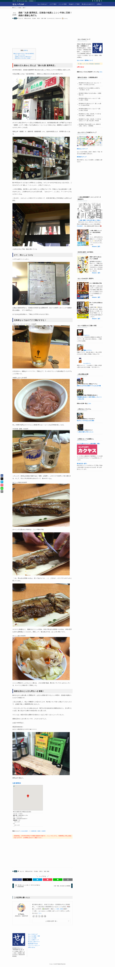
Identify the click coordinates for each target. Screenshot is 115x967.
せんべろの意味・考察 (34, 936)
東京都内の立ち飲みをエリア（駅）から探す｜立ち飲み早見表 (90, 104)
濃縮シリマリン (88, 350)
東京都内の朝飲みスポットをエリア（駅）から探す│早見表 (90, 109)
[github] (45, 916)
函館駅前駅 (33, 831)
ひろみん (21, 914)
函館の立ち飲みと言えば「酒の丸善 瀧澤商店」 (24, 53)
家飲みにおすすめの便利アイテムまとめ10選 (89, 385)
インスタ (86, 64)
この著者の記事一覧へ (51, 921)
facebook (97, 64)
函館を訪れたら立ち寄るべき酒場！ (23, 58)
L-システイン (87, 363)
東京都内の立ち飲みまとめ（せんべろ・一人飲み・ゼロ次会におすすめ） (90, 83)
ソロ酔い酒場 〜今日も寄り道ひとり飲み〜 (89, 220)
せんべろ (21, 18)
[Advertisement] (42, 34)
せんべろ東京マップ (33, 940)
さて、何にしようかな (20, 55)
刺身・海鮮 (43, 18)
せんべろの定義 (32, 938)
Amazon (94, 246)
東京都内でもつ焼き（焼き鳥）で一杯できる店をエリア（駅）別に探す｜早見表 (90, 120)
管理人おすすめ (27, 18)
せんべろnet (18, 4)
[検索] (101, 1)
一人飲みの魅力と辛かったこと (85, 432)
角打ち (38, 18)
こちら (40, 913)
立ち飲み (34, 18)
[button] (17, 879)
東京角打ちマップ (81, 157)
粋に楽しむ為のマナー (34, 941)
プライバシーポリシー (34, 945)
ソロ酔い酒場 (59, 909)
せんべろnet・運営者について (85, 60)
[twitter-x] (95, 1)
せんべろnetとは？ (33, 934)
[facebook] (93, 1)
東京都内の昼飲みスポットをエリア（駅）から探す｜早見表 (90, 99)
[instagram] (97, 1)
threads (91, 64)
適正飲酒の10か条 (33, 943)
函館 (15, 18)
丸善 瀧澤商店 (16, 783)
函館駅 (38, 831)
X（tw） (80, 64)
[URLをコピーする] (68, 879)
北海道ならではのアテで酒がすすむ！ (23, 56)
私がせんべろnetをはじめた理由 (85, 420)
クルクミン (86, 335)
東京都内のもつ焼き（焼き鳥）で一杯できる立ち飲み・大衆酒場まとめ (90, 114)
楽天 (99, 246)
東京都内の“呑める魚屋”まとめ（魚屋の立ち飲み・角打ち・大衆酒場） (90, 125)
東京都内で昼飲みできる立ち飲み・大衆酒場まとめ (90, 94)
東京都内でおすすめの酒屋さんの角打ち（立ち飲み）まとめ (89, 89)
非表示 (25, 50)
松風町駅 (44, 831)
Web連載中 (80, 226)
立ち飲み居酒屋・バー (26, 831)
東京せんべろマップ (82, 149)
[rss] (99, 1)
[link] (33, 916)
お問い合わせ (80, 67)
